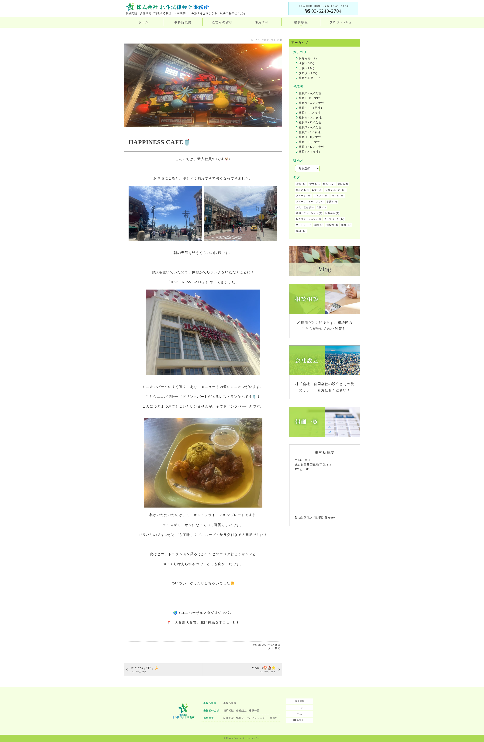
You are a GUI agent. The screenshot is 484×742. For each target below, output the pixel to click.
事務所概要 (183, 22)
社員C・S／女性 (310, 132)
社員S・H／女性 (310, 112)
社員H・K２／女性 (311, 146)
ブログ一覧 (267, 40)
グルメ (318, 195)
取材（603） (307, 63)
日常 (314, 189)
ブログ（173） (309, 73)
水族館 (330, 225)
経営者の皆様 (222, 22)
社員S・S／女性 (309, 141)
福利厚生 (301, 22)
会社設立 (241, 710)
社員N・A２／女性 (311, 102)
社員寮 (274, 718)
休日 (340, 184)
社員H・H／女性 (310, 137)
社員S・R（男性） (311, 107)
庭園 (343, 225)
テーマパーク (331, 219)
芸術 (298, 184)
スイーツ (301, 195)
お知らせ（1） (309, 58)
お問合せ (301, 720)
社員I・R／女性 (309, 98)
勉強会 (240, 718)
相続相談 (228, 710)
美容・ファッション (307, 213)
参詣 (298, 231)
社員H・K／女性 (310, 122)
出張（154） (307, 68)
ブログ (299, 707)
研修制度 (228, 718)
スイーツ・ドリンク (307, 201)
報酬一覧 (254, 710)
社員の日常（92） (311, 77)
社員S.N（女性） (310, 151)
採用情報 (262, 22)
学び (311, 184)
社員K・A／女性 (310, 93)
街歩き (299, 189)
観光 (277, 648)
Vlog (299, 714)
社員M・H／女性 (310, 117)
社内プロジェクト (257, 718)
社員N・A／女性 (310, 127)
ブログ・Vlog (340, 22)
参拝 (329, 201)
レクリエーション (306, 219)
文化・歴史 (302, 207)
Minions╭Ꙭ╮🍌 (144, 669)
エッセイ (301, 225)
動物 (316, 225)
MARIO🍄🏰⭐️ (264, 669)
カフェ (335, 195)
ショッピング (332, 189)
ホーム (143, 22)
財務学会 (330, 213)
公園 (319, 207)
